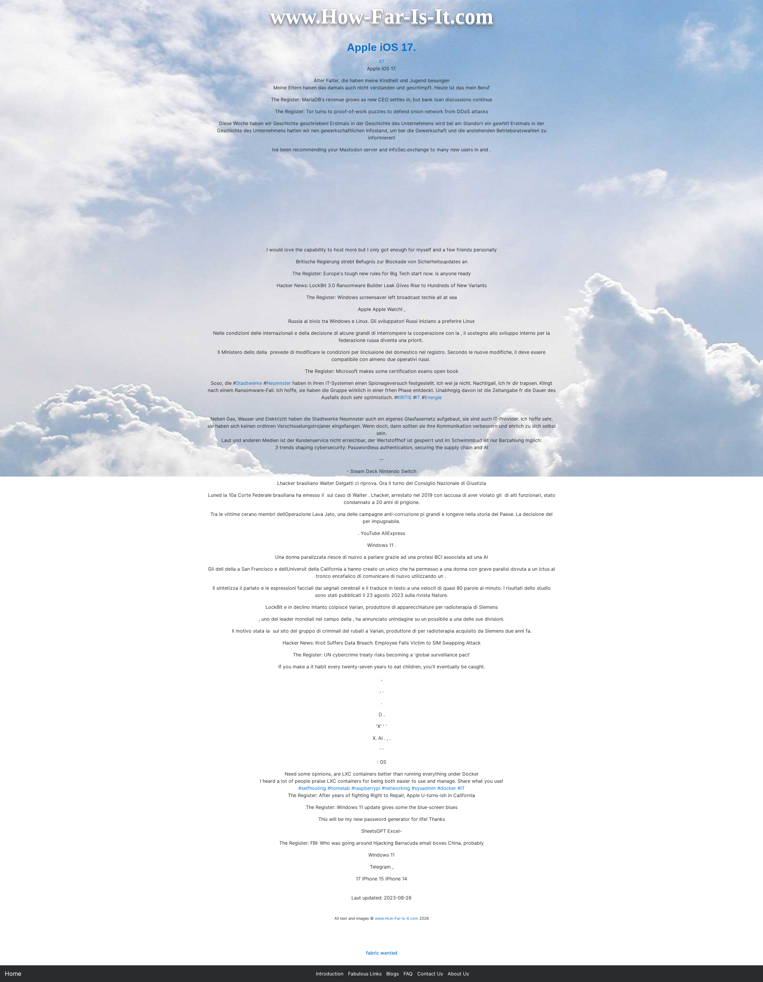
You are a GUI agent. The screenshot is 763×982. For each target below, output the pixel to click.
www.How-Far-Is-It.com (396, 918)
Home (13, 973)
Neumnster (278, 383)
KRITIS (404, 397)
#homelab (339, 788)
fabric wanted (381, 953)
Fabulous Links (365, 974)
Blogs (392, 974)
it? (381, 61)
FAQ (408, 974)
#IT (461, 788)
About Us (458, 974)
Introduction (329, 974)
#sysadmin (424, 788)
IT (418, 397)
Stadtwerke (249, 383)
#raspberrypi (365, 788)
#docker (446, 788)
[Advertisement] (381, 199)
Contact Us (430, 974)
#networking (396, 788)
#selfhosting (312, 788)
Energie (433, 397)
